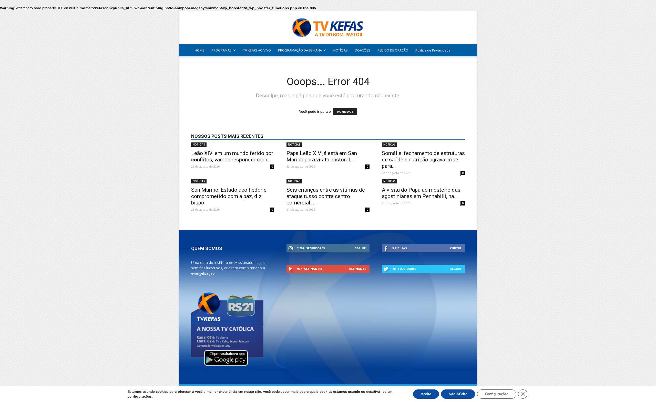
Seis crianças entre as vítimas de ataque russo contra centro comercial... (325, 196)
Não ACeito (458, 393)
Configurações (496, 393)
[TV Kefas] (328, 27)
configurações (140, 396)
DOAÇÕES (362, 50)
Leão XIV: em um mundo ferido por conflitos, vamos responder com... (232, 156)
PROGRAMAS (221, 50)
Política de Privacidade (432, 50)
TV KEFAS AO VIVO (257, 50)
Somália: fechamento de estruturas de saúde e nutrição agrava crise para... (423, 159)
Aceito (426, 393)
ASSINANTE (357, 269)
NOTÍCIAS (340, 50)
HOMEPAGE (345, 111)
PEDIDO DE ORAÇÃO (392, 50)
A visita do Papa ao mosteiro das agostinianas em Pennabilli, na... (421, 193)
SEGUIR (360, 248)
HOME (199, 50)
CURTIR (455, 248)
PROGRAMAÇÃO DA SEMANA (300, 50)
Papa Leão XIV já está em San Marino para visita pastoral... (321, 156)
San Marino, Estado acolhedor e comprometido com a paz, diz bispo (228, 196)
